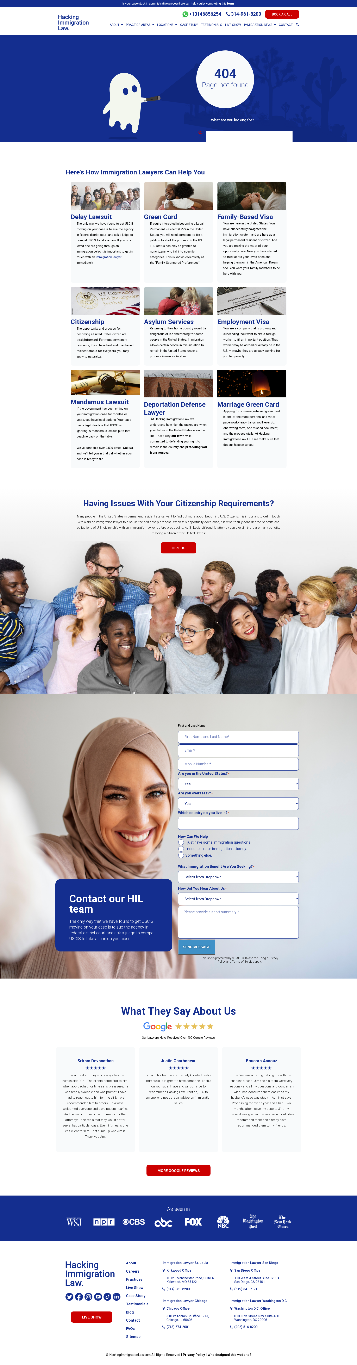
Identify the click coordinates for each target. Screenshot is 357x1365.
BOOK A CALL (282, 14)
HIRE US (179, 548)
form (230, 3)
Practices (134, 1279)
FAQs (130, 1328)
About (114, 25)
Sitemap (133, 1336)
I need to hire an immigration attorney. (216, 849)
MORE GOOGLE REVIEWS (178, 1170)
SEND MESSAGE (196, 947)
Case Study (189, 25)
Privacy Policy (194, 1355)
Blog (130, 1312)
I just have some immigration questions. (218, 842)
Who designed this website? (229, 1355)
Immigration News (258, 25)
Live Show (233, 25)
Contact (286, 25)
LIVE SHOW (91, 1317)
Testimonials (211, 25)
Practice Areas (138, 25)
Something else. (198, 855)
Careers (132, 1271)
